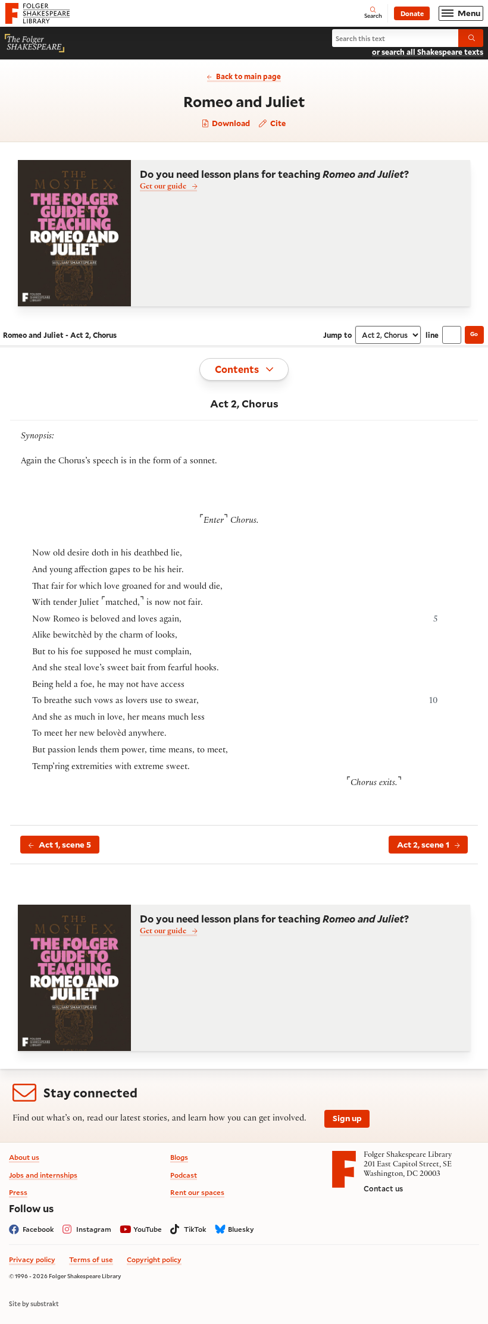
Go (474, 334)
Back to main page (248, 76)
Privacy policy (32, 1259)
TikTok (195, 1229)
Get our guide (163, 187)
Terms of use (91, 1259)
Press (18, 1192)
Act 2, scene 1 (423, 844)
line (432, 335)
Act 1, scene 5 (65, 844)
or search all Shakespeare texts (427, 52)
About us (24, 1157)
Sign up (347, 1118)
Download (230, 123)
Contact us (383, 1188)
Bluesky (241, 1229)
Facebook (38, 1229)
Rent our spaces (197, 1192)
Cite (277, 123)
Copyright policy (154, 1259)
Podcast (183, 1175)
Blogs (179, 1157)
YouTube (147, 1229)
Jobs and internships (43, 1175)
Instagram (93, 1229)
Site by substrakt (34, 1303)
